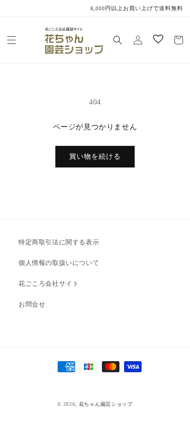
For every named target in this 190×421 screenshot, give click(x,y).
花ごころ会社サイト (48, 283)
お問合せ (31, 304)
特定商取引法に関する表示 (58, 242)
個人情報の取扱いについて (58, 263)
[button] (11, 40)
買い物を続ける (95, 156)
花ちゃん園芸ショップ (106, 404)
